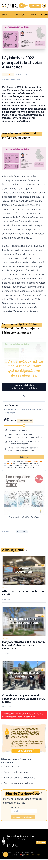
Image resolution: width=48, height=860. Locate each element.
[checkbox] (5, 464)
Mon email (15, 807)
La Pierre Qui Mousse (33, 855)
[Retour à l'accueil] (17, 5)
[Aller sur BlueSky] (16, 846)
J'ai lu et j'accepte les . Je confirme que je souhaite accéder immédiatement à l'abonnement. (24, 464)
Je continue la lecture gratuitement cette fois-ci (24, 386)
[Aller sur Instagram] (8, 846)
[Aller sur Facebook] (12, 846)
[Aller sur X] (21, 846)
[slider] (24, 426)
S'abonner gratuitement (23, 817)
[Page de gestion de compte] (44, 6)
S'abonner (35, 5)
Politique (8, 74)
